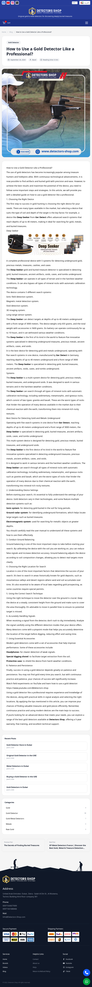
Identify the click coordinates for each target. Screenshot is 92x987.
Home (4, 32)
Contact (35, 959)
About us (36, 963)
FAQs (35, 967)
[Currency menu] (77, 2)
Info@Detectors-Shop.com (14, 917)
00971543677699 (10, 905)
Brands (5, 963)
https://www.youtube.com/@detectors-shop (27, 688)
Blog (11, 32)
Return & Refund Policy (41, 971)
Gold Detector (13, 42)
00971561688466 (10, 909)
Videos (5, 967)
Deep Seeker (12, 230)
